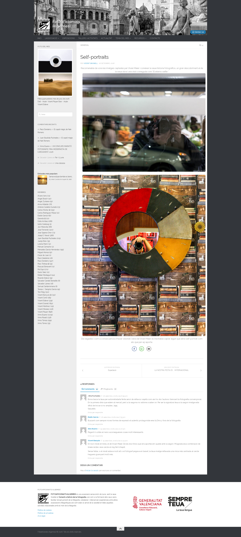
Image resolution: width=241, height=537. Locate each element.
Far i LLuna (59, 157)
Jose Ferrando (43, 230)
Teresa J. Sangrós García (47, 289)
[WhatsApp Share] (141, 348)
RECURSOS (139, 38)
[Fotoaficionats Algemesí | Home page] (44, 25)
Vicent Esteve (43, 301)
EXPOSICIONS (69, 38)
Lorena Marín (43, 244)
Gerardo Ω (42, 218)
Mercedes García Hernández (49, 250)
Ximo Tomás (42, 320)
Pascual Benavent (44, 267)
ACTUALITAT (106, 38)
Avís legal (41, 516)
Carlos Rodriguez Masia (47, 213)
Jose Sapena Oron (45, 233)
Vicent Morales (43, 309)
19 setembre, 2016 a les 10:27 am (112, 429)
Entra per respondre (95, 412)
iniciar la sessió (92, 470)
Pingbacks (109, 389)
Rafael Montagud (44, 275)
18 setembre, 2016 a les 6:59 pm (115, 396)
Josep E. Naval (43, 235)
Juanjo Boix (42, 241)
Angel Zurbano (43, 201)
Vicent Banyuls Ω (44, 295)
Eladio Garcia (93, 417)
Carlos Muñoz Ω (44, 210)
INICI (39, 38)
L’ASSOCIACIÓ (51, 38)
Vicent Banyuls (94, 440)
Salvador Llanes (44, 284)
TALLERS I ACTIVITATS (88, 38)
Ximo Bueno (93, 429)
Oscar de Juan (43, 255)
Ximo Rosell (42, 318)
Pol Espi (41, 269)
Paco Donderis (45, 129)
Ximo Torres (42, 323)
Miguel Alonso (43, 252)
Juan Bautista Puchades (49, 138)
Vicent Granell (91, 63)
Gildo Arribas (43, 221)
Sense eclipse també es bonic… (61, 177)
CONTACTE (155, 38)
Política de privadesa (45, 513)
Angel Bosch (43, 199)
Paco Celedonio (43, 258)
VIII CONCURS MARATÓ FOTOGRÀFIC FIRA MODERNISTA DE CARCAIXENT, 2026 (55, 149)
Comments (91, 389)
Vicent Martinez (44, 306)
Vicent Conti (42, 298)
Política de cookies (45, 510)
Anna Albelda (43, 204)
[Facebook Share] (134, 348)
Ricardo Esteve (43, 278)
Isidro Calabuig (43, 224)
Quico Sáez (42, 272)
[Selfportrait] (143, 171)
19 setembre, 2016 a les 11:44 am (115, 441)
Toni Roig (41, 292)
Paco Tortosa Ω (43, 264)
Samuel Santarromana (46, 286)
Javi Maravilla (43, 227)
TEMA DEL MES (122, 38)
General (84, 45)
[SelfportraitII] (143, 335)
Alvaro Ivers (42, 196)
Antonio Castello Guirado (47, 207)
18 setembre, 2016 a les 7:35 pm (113, 417)
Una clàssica (60, 163)
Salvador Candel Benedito (47, 281)
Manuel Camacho (44, 247)
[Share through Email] (148, 348)
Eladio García (43, 216)
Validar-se (199, 32)
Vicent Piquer (43, 312)
